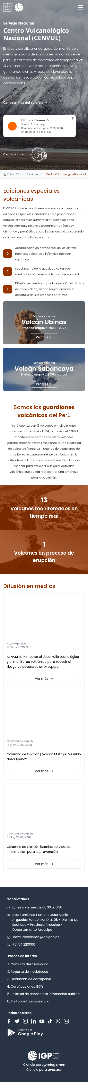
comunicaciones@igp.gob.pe (36, 937)
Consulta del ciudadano (29, 964)
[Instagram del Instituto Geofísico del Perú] (25, 1021)
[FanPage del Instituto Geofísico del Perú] (9, 1021)
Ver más (42, 337)
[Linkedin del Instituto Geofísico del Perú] (33, 1021)
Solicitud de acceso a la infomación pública (45, 994)
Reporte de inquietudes (29, 971)
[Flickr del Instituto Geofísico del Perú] (66, 1021)
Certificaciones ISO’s (27, 986)
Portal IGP (13, 174)
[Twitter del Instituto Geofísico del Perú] (17, 1021)
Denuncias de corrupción (31, 979)
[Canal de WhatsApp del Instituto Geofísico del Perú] (58, 1021)
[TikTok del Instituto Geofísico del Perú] (49, 1021)
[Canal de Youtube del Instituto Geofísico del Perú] (41, 1021)
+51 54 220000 (23, 944)
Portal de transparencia (30, 1001)
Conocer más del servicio (23, 102)
